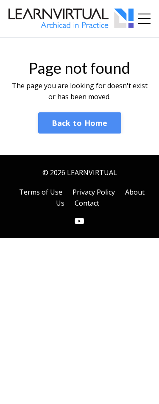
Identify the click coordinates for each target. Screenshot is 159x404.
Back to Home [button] (80, 123)
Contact (87, 203)
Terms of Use (40, 192)
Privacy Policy (94, 192)
